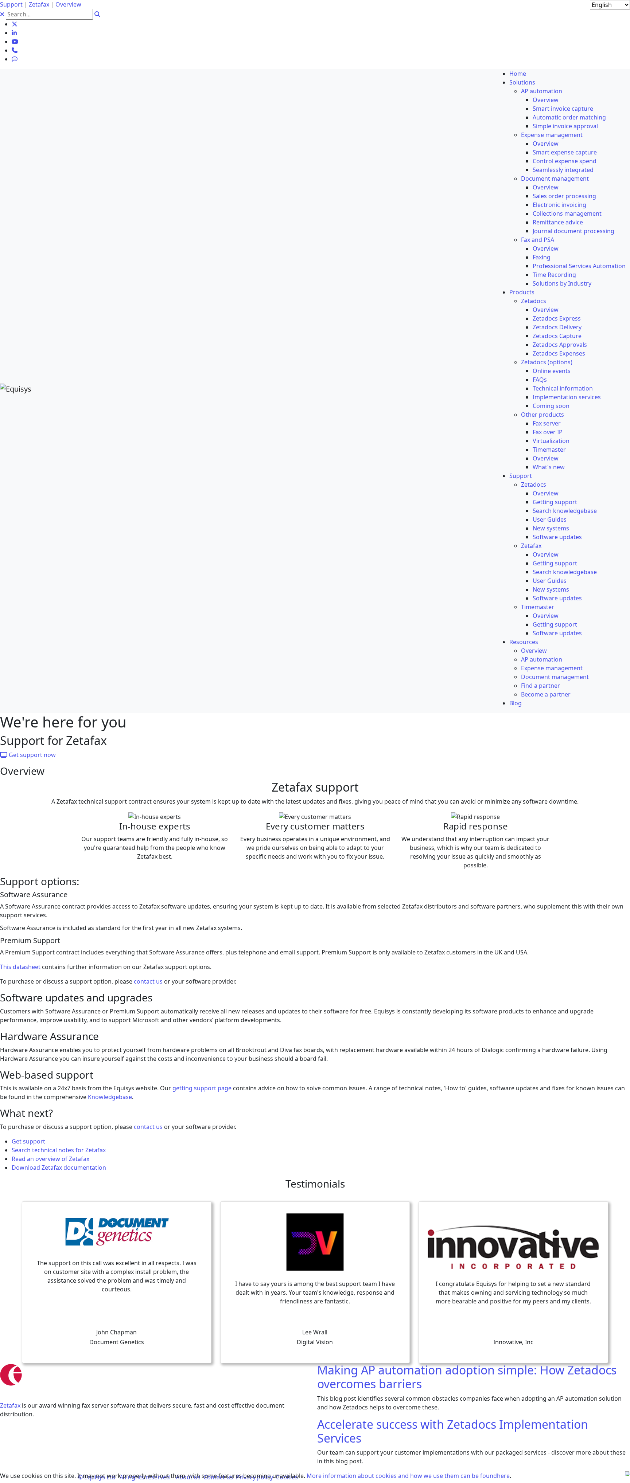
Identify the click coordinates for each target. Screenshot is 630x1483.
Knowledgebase (110, 1097)
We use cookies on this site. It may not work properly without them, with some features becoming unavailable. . (255, 1476)
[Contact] (15, 50)
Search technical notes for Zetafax (59, 1150)
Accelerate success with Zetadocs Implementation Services (452, 1431)
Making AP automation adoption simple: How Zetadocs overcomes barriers (467, 1377)
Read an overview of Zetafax (50, 1159)
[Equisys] (15, 388)
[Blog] (15, 59)
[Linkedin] (14, 33)
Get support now (31, 755)
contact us (148, 981)
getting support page (202, 1088)
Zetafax (10, 1405)
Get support (28, 1141)
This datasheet (20, 967)
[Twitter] (15, 24)
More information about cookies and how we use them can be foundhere (408, 1476)
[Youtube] (15, 42)
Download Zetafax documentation (59, 1168)
